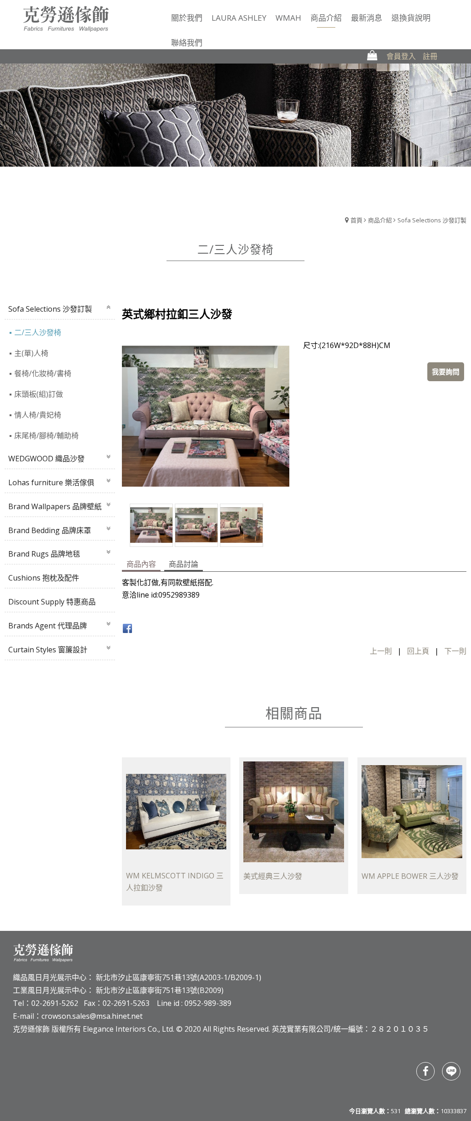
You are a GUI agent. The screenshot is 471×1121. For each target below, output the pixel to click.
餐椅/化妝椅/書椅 (42, 373)
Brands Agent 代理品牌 (47, 626)
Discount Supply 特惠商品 (52, 602)
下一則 (455, 651)
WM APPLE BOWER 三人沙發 (410, 876)
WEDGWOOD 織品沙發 (46, 458)
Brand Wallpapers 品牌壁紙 (55, 506)
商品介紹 (380, 220)
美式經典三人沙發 (272, 876)
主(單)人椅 (31, 353)
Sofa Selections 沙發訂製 (431, 220)
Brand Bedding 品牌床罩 (49, 530)
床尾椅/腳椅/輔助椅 (46, 435)
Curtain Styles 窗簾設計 (47, 650)
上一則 (381, 651)
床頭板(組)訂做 (38, 394)
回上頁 (418, 651)
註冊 (430, 56)
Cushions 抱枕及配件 (43, 578)
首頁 (356, 220)
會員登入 (401, 56)
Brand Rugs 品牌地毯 (44, 554)
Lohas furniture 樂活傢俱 (51, 482)
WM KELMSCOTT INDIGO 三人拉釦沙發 (175, 882)
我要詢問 (446, 371)
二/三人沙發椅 (37, 332)
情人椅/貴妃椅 (37, 415)
